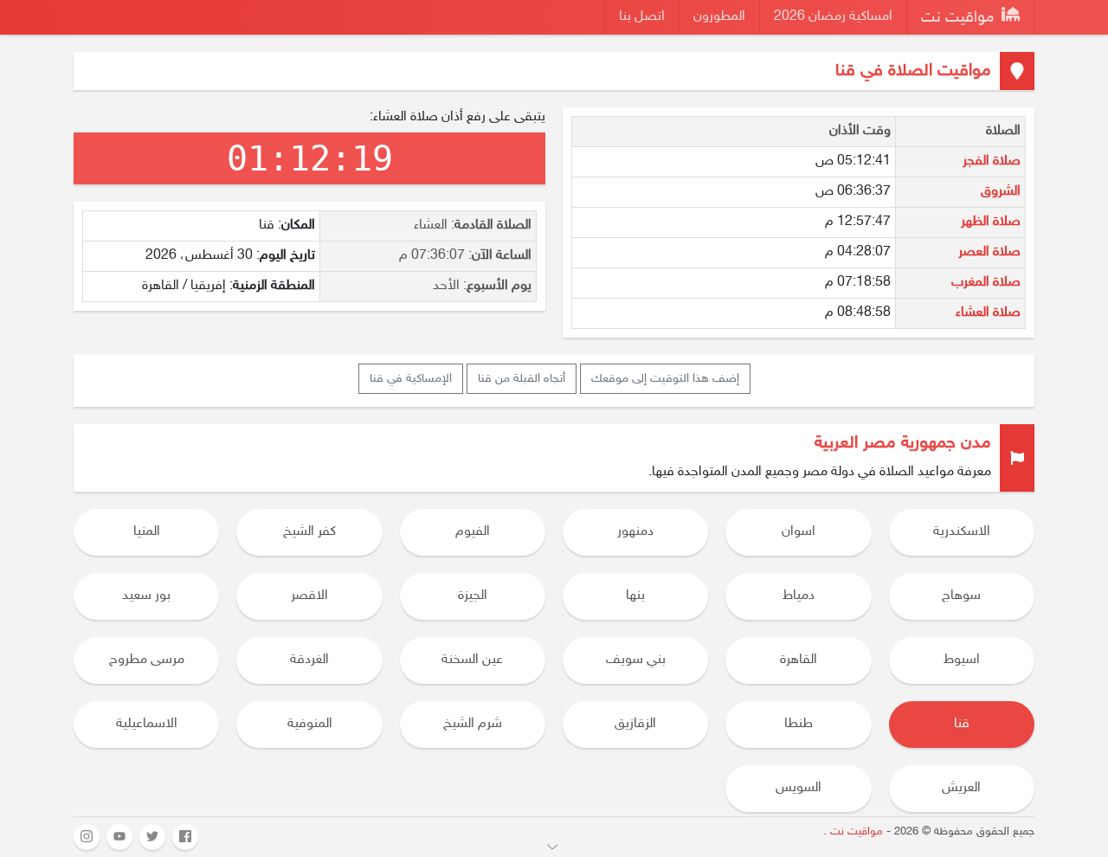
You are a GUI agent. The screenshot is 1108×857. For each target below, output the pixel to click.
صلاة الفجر (992, 161)
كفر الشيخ (309, 532)
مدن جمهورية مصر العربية (903, 443)
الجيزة (472, 596)
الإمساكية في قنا (411, 378)
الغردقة (309, 660)
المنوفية (309, 724)
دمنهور (635, 532)
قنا (962, 724)
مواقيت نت (959, 18)
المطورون (719, 17)
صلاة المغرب (986, 282)
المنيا (146, 532)
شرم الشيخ (472, 724)
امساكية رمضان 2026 (833, 17)
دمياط (799, 596)
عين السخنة (472, 660)
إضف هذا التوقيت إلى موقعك (665, 378)
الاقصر (309, 596)
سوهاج (961, 596)
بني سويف (636, 660)
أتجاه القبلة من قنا (521, 378)
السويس (798, 788)
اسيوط (962, 660)
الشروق (1001, 192)
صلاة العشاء (988, 313)
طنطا (798, 724)
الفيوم (472, 532)
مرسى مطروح (146, 660)
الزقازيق (635, 724)
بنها (635, 596)
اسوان (798, 532)
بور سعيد (146, 596)
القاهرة (798, 660)
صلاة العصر (989, 252)
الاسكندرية (961, 532)
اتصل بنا (642, 17)
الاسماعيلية (146, 724)
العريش (961, 788)
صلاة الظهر (991, 222)
